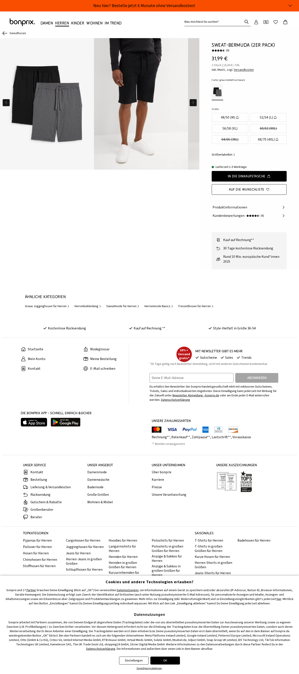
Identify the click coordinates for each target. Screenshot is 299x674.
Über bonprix (161, 472)
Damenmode (97, 472)
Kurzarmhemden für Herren (124, 574)
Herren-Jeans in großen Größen (84, 561)
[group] (47, 104)
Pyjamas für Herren (37, 540)
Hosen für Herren (36, 553)
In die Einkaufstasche (246, 176)
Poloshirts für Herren (168, 540)
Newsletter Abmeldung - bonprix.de (195, 395)
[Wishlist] (276, 22)
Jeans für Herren (78, 553)
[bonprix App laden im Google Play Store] (65, 422)
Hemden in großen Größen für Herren (123, 565)
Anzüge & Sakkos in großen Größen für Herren (166, 570)
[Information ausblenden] (290, 5)
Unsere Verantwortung (169, 494)
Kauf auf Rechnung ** (149, 328)
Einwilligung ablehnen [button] (149, 668)
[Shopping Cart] (285, 22)
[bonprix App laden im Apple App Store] (34, 422)
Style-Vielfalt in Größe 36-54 (234, 328)
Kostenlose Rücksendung (67, 328)
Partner (31, 590)
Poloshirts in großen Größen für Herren (167, 548)
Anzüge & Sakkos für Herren (167, 558)
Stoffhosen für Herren (39, 566)
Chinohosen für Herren (40, 559)
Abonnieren (257, 378)
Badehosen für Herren (253, 540)
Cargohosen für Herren (83, 540)
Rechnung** (161, 437)
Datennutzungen (127, 590)
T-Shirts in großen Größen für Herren (208, 548)
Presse (157, 487)
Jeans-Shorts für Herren (213, 573)
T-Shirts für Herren (209, 540)
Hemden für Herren (123, 556)
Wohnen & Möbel (100, 502)
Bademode (95, 487)
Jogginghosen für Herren (85, 546)
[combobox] (214, 22)
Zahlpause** (201, 437)
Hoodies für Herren (123, 540)
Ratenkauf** (180, 437)
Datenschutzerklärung (175, 400)
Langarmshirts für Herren (122, 548)
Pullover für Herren (37, 546)
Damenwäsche (98, 479)
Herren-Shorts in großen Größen (213, 565)
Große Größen (98, 494)
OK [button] (165, 660)
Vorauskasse (241, 437)
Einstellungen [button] (134, 660)
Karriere (158, 479)
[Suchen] (246, 22)
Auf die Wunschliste (246, 189)
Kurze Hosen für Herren (212, 556)
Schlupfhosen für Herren (84, 569)
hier (279, 599)
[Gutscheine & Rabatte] (266, 22)
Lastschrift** (221, 437)
